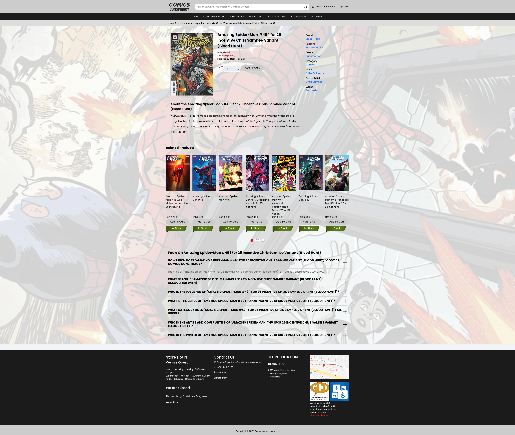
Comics (181, 23)
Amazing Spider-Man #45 (175, 198)
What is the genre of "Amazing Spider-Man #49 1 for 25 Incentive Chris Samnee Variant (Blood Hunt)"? (251, 301)
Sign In (345, 6)
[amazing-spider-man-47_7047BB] (284, 173)
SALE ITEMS (316, 16)
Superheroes (313, 56)
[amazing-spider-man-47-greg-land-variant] (231, 173)
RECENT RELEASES (277, 16)
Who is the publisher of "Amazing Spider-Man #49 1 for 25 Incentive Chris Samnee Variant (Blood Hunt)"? (253, 292)
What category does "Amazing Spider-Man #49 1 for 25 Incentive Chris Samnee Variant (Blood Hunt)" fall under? (255, 311)
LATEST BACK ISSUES (214, 16)
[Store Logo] (179, 6)
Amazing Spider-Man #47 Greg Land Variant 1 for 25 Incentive (230, 201)
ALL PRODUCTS (299, 16)
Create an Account (324, 6)
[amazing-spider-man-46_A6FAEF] (204, 173)
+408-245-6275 (224, 367)
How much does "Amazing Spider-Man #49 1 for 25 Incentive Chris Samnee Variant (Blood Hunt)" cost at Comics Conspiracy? (253, 262)
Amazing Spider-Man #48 (335, 198)
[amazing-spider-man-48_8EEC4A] (337, 173)
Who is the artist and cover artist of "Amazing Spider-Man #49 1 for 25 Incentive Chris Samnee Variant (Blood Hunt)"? (253, 324)
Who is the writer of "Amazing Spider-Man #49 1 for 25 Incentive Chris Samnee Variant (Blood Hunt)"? (251, 335)
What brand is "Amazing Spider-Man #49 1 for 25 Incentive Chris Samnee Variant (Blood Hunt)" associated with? (245, 281)
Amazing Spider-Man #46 (202, 198)
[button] (252, 240)
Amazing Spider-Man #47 (282, 198)
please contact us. (319, 415)
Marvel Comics (315, 47)
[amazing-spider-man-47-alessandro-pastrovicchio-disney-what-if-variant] (257, 173)
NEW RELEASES (256, 16)
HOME (196, 16)
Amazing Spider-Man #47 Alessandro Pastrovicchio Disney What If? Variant (255, 205)
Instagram (221, 377)
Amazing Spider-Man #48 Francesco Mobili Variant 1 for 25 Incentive (310, 201)
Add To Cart (252, 67)
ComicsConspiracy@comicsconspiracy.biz (238, 362)
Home (171, 23)
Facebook (221, 372)
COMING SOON (236, 16)
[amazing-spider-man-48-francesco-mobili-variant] (311, 173)
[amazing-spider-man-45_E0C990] (178, 173)
